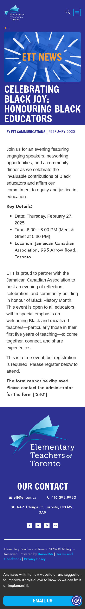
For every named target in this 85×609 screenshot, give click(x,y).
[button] (77, 12)
